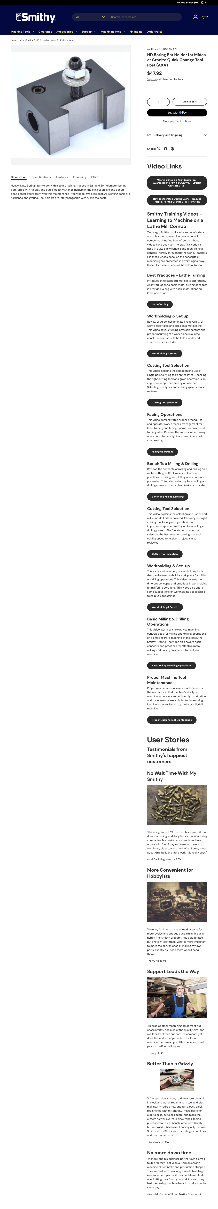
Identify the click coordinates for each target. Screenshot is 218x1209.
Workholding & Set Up (164, 353)
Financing (136, 31)
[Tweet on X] (158, 148)
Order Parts (154, 31)
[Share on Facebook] (165, 148)
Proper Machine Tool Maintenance (172, 719)
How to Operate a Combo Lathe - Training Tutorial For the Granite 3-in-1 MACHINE (177, 200)
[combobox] (127, 17)
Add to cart (190, 101)
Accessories (64, 31)
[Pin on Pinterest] (172, 148)
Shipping (152, 79)
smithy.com (153, 48)
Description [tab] (19, 177)
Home (14, 40)
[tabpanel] (71, 192)
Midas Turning (26, 40)
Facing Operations (162, 451)
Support (87, 31)
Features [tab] (62, 177)
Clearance (45, 31)
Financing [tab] (79, 177)
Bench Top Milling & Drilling (168, 496)
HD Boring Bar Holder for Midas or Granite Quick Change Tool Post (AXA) (56, 40)
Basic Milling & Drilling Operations (171, 665)
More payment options (177, 121)
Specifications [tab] (41, 177)
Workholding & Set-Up (165, 607)
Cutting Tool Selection (165, 553)
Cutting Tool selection (165, 402)
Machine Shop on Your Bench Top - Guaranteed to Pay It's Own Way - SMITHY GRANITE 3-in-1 (177, 182)
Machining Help (111, 31)
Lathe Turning (160, 304)
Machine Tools (20, 31)
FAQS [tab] (94, 177)
